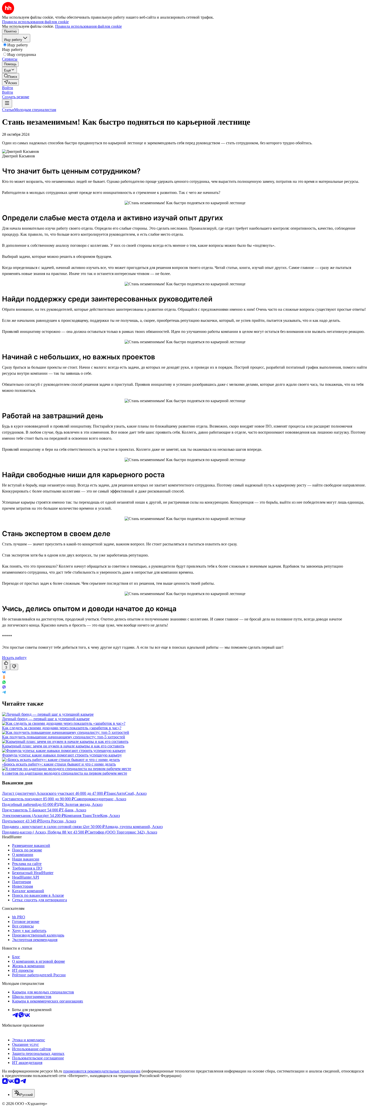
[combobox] (23, 1093)
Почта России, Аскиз (58, 821)
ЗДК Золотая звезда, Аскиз (79, 804)
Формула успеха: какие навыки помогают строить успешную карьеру (62, 755)
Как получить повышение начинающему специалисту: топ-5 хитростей (63, 737)
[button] (7, 88)
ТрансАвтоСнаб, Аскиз (126, 793)
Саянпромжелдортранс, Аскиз (100, 799)
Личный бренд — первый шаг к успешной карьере (46, 719)
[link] (10, 76)
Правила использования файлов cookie (88, 26)
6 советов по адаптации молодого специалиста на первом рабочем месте (64, 773)
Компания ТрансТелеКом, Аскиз (92, 815)
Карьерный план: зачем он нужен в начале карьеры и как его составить (63, 746)
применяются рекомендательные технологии (101, 1071)
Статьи (8, 110)
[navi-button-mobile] (7, 103)
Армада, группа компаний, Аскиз (134, 826)
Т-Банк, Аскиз (73, 810)
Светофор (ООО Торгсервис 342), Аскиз (122, 832)
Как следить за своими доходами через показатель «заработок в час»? (61, 728)
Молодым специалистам (35, 110)
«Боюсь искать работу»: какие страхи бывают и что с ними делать (59, 764)
